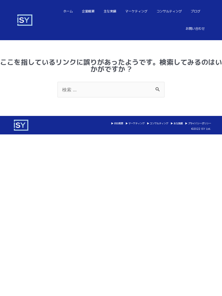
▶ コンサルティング (157, 123)
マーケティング (136, 11)
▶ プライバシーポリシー (198, 123)
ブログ (195, 11)
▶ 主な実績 (177, 123)
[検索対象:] (111, 89)
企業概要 (88, 11)
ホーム (68, 11)
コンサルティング (169, 11)
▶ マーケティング (135, 123)
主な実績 (109, 11)
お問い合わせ (195, 28)
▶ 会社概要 (117, 123)
